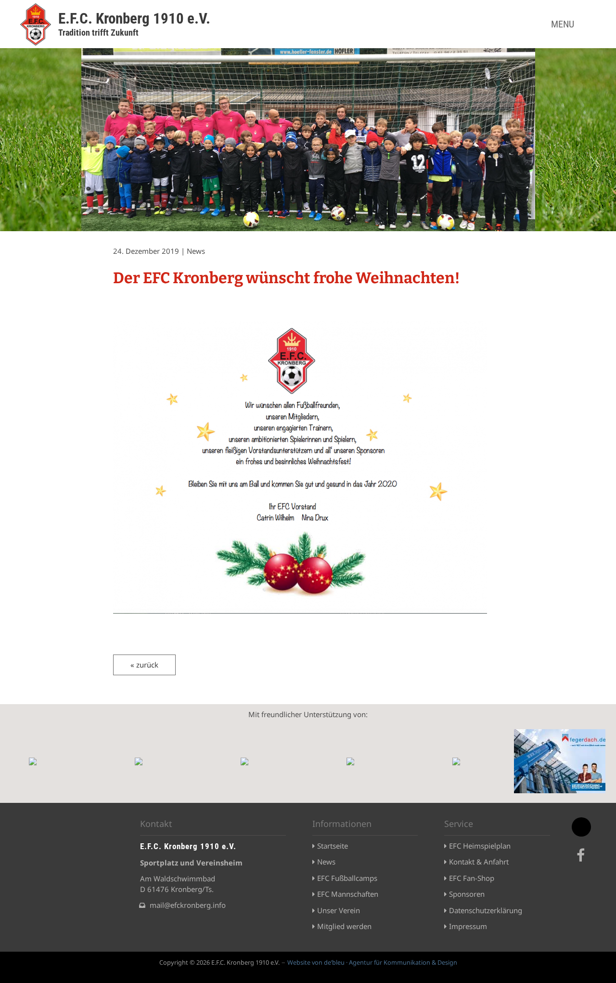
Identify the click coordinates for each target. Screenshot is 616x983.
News (326, 861)
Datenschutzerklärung (485, 910)
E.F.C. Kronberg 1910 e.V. (134, 18)
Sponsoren (467, 894)
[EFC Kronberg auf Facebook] (582, 861)
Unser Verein (338, 910)
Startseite (332, 846)
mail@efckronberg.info (188, 905)
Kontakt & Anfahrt (479, 861)
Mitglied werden (344, 926)
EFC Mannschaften (347, 894)
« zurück (144, 664)
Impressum (468, 926)
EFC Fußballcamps (347, 878)
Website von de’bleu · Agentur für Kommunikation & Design (372, 962)
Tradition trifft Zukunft (98, 32)
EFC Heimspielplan (480, 846)
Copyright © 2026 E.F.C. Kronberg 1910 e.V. (219, 962)
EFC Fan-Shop (471, 878)
